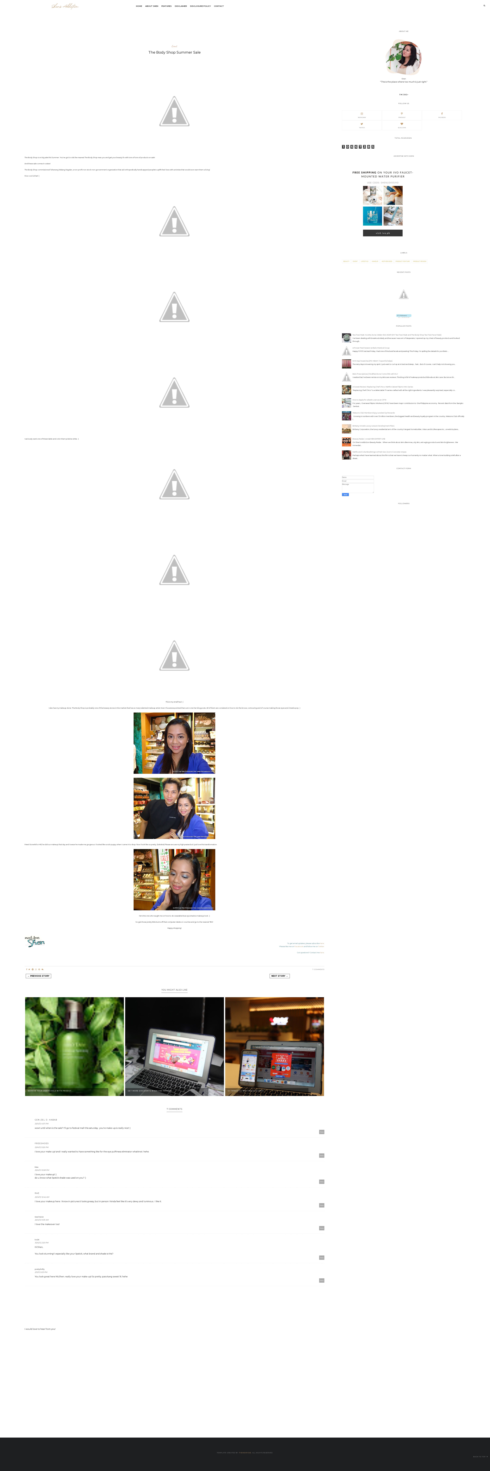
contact (219, 6)
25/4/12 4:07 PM (41, 1124)
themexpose (245, 1453)
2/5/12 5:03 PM (41, 1272)
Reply (322, 1132)
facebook (442, 117)
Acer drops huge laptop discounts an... (251, 1091)
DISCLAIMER (181, 6)
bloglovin (402, 127)
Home (139, 6)
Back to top (479, 1457)
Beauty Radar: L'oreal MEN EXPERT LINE (369, 439)
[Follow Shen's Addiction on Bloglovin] (403, 317)
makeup (375, 261)
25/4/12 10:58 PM (42, 1170)
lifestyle (364, 261)
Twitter (321, 946)
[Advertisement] (196, 16)
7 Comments (318, 969)
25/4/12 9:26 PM (41, 1147)
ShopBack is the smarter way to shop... (50, 1091)
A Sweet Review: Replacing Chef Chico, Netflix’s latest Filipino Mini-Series (383, 387)
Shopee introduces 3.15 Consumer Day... (150, 1091)
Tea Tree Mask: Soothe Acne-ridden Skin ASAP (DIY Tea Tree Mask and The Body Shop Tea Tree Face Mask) (397, 335)
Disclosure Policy (200, 6)
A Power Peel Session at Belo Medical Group (371, 348)
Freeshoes (42, 1143)
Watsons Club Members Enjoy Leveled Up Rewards (374, 413)
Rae (37, 1193)
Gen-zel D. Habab (46, 1120)
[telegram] (33, 969)
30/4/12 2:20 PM (41, 1243)
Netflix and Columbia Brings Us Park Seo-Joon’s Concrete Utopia (379, 452)
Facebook (299, 946)
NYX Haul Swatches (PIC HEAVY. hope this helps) (372, 361)
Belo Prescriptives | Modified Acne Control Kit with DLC (375, 374)
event (174, 46)
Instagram (362, 117)
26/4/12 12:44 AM (42, 1197)
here (322, 943)
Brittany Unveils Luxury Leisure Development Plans (373, 426)
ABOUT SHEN (151, 6)
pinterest (401, 117)
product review (419, 261)
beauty (346, 261)
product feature (403, 261)
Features (166, 6)
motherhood (387, 261)
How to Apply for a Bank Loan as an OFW (369, 400)
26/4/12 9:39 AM (41, 1220)
